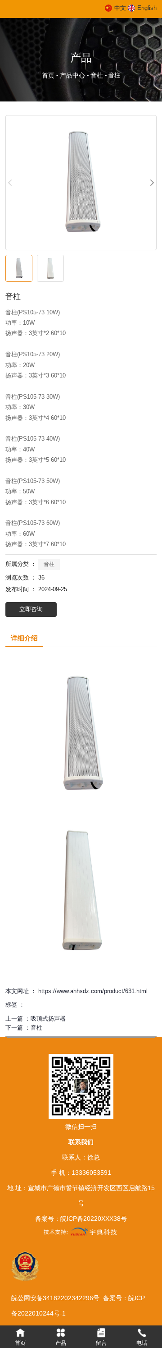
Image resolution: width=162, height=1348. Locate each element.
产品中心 (72, 75)
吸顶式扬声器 (48, 1018)
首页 (49, 75)
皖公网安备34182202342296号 (57, 1298)
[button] (151, 182)
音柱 (96, 75)
